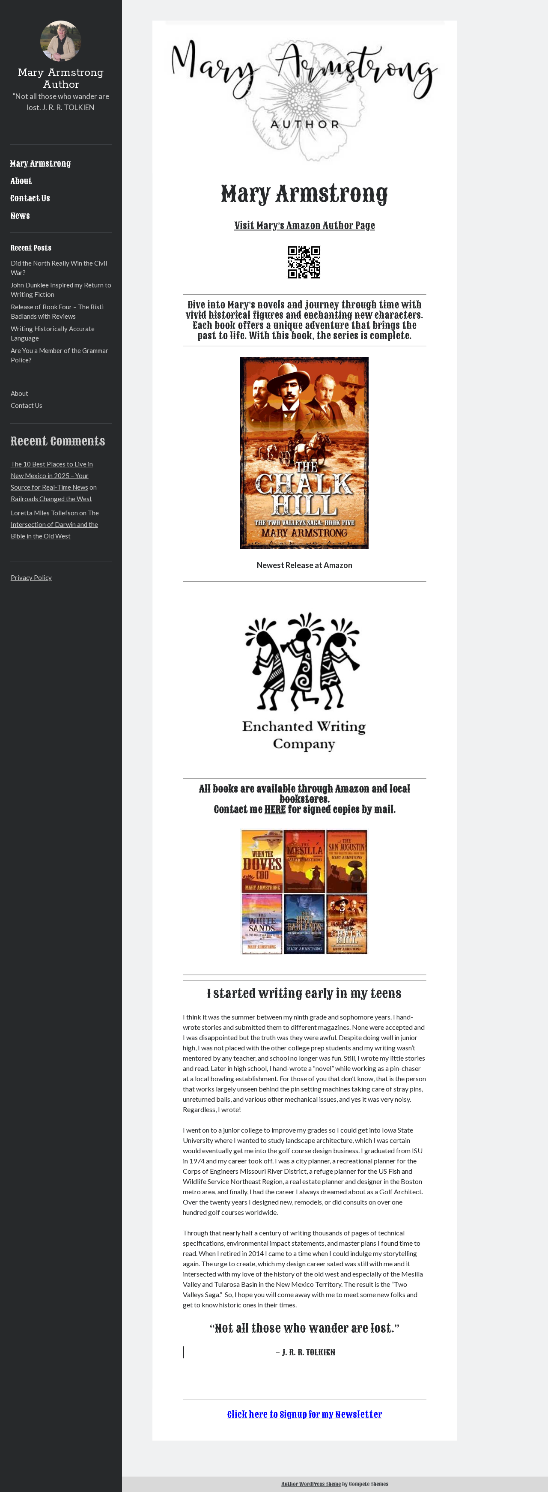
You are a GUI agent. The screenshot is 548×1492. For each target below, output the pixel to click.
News (20, 216)
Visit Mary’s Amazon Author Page (304, 225)
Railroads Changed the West (51, 498)
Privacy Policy (31, 577)
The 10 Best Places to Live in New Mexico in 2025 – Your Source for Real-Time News (52, 475)
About (21, 181)
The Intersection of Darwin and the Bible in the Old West (55, 524)
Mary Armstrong (40, 163)
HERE (275, 809)
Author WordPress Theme (311, 1484)
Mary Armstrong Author (61, 79)
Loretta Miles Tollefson (44, 513)
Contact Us (30, 198)
